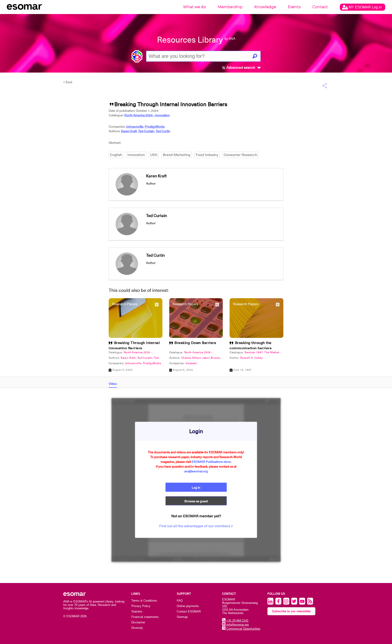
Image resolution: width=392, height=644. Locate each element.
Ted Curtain (146, 131)
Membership (230, 7)
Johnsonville (134, 126)
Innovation (136, 155)
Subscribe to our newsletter (291, 611)
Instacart (191, 363)
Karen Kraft (129, 131)
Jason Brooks (211, 358)
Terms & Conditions (144, 600)
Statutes (136, 611)
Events (294, 7)
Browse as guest (196, 501)
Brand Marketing (176, 155)
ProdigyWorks (155, 126)
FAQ (180, 600)
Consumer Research (240, 155)
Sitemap (182, 617)
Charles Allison (191, 358)
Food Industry (207, 155)
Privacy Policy (140, 606)
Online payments (188, 606)
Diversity (137, 627)
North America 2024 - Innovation (147, 115)
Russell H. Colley (251, 358)
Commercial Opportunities (242, 628)
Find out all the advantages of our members (195, 526)
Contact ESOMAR (189, 611)
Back (68, 82)
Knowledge (265, 7)
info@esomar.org (237, 624)
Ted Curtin (163, 131)
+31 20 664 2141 (236, 620)
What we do (194, 7)
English (116, 155)
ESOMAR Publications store (211, 462)
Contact (320, 7)
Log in (196, 487)
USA (153, 155)
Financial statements (145, 617)
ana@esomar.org (196, 471)
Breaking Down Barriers (195, 343)
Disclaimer (138, 622)
